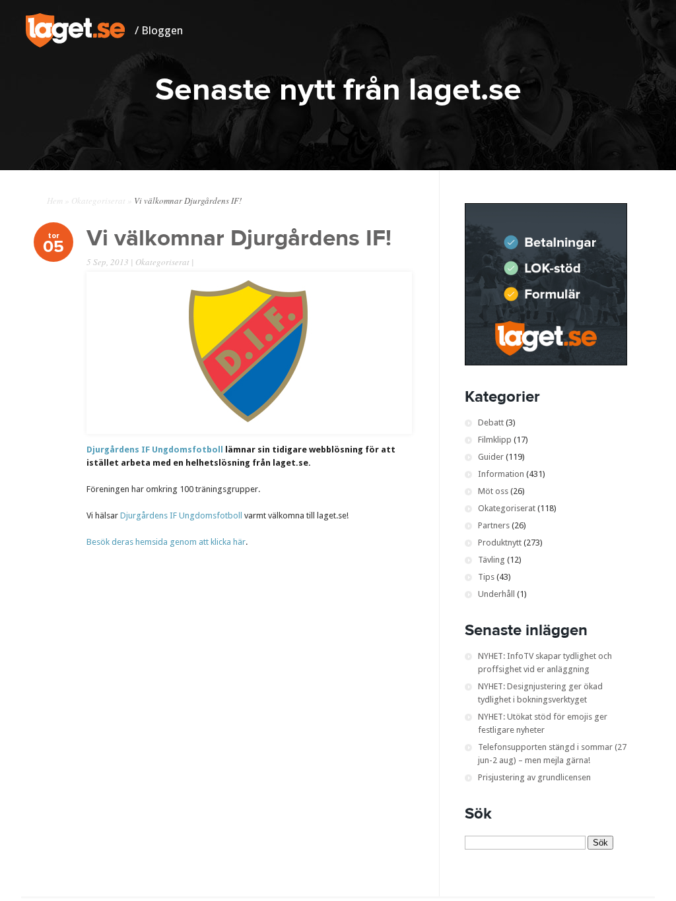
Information (501, 474)
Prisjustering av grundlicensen (534, 777)
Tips (486, 577)
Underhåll (496, 594)
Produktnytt (500, 542)
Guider (491, 457)
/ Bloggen (159, 30)
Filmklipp (495, 440)
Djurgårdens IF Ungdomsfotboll (154, 449)
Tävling (491, 560)
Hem (55, 200)
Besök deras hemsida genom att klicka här (166, 542)
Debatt (491, 422)
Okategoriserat (98, 200)
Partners (494, 525)
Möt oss (493, 491)
